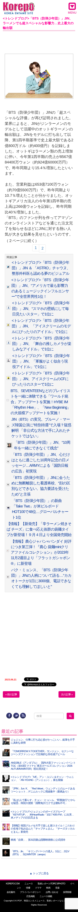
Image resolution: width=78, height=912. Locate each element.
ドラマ (38, 887)
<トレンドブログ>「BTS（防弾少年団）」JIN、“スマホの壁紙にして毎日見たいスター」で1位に (41, 308)
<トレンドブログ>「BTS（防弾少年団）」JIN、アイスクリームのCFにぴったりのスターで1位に (41, 378)
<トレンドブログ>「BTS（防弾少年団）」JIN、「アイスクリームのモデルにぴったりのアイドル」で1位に (41, 326)
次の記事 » (67, 694)
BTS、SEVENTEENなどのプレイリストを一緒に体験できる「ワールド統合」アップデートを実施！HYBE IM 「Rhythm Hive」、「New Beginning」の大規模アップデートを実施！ (41, 402)
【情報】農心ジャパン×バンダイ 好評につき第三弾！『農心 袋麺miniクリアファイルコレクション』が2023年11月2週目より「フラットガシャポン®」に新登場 (41, 552)
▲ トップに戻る (39, 873)
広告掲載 (30, 896)
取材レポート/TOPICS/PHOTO (51, 883)
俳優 (28, 887)
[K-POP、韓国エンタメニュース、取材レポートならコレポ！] (19, 5)
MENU (72, 12)
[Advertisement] (39, 41)
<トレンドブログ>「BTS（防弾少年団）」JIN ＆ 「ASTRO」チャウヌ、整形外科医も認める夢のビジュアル (41, 268)
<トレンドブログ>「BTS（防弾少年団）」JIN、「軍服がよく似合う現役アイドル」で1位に (41, 361)
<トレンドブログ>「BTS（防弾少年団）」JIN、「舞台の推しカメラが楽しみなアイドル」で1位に (41, 343)
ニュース (28, 883)
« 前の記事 (11, 694)
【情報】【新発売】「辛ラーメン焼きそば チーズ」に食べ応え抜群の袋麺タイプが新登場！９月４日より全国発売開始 (39, 529)
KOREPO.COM (13, 883)
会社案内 (11, 892)
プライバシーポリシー (30, 892)
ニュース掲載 (46, 896)
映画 (48, 887)
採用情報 (67, 892)
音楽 (57, 887)
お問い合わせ (52, 892)
